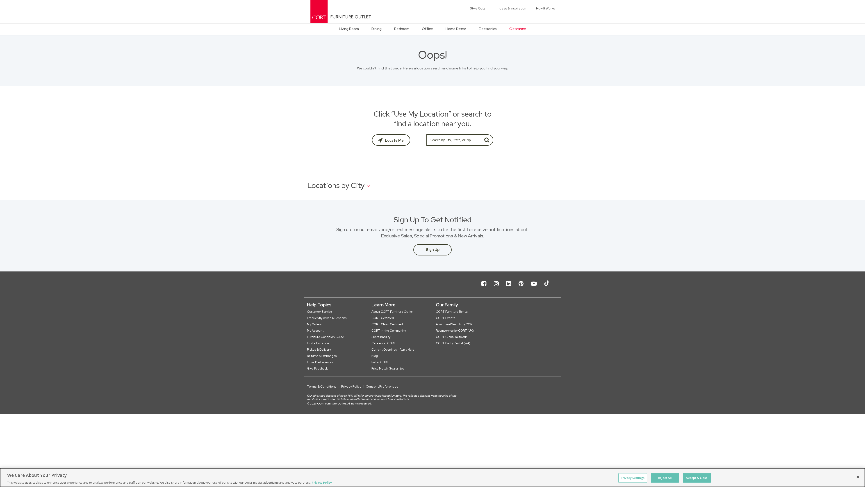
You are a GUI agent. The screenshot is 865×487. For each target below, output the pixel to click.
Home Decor (456, 28)
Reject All (665, 478)
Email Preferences (320, 362)
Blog (374, 356)
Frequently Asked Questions (326, 318)
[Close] (858, 477)
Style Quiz (477, 8)
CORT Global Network (451, 337)
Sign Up (432, 249)
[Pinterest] (521, 287)
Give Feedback (317, 368)
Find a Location (318, 343)
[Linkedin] (508, 287)
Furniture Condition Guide (325, 337)
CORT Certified (382, 318)
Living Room (349, 28)
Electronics (488, 28)
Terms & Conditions (322, 386)
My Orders (314, 324)
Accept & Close (697, 478)
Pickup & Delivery (319, 349)
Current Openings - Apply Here (392, 349)
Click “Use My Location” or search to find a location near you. (433, 119)
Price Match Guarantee (388, 368)
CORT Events (445, 318)
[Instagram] (496, 287)
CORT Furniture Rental (452, 312)
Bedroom (401, 28)
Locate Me (394, 140)
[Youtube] (534, 287)
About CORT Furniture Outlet (392, 312)
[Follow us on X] (547, 287)
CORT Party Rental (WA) (453, 343)
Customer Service (319, 312)
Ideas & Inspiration (512, 8)
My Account (315, 331)
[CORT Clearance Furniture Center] (340, 11)
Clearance (517, 28)
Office (427, 28)
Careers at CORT (383, 343)
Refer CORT (380, 362)
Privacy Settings (632, 478)
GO (486, 140)
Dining (376, 28)
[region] (432, 477)
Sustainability (380, 337)
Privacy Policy (351, 386)
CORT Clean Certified (387, 324)
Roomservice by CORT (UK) (455, 331)
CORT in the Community (388, 331)
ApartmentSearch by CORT (455, 324)
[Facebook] (484, 287)
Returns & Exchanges (322, 356)
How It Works (545, 8)
